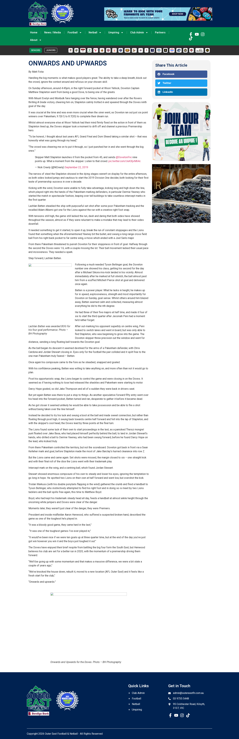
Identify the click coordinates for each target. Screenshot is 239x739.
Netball (93, 32)
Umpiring (113, 32)
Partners (160, 32)
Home (33, 32)
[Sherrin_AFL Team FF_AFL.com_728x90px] (158, 19)
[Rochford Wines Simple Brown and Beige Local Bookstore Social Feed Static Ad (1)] (181, 221)
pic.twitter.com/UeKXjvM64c (124, 161)
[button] (181, 74)
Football (73, 32)
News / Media (52, 32)
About (33, 40)
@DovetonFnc (124, 157)
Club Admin (137, 32)
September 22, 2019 (76, 167)
